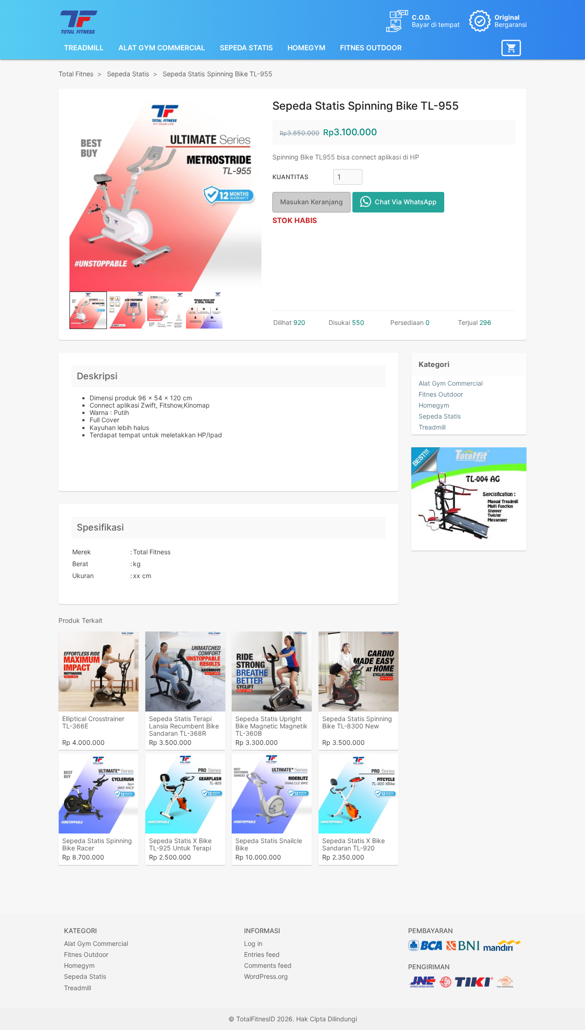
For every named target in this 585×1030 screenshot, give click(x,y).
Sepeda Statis (246, 47)
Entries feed (262, 954)
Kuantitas (290, 177)
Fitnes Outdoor (371, 47)
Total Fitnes (76, 74)
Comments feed (268, 965)
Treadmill (84, 47)
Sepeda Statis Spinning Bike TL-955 (217, 74)
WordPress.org (266, 976)
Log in (253, 943)
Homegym (306, 47)
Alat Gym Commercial (161, 47)
